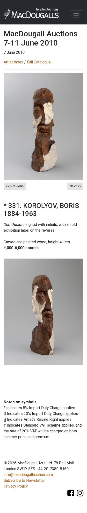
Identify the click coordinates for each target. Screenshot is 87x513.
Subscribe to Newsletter (24, 480)
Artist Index (13, 62)
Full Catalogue (39, 62)
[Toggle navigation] (76, 15)
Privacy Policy (16, 486)
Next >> (75, 186)
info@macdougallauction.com (28, 474)
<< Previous (15, 186)
